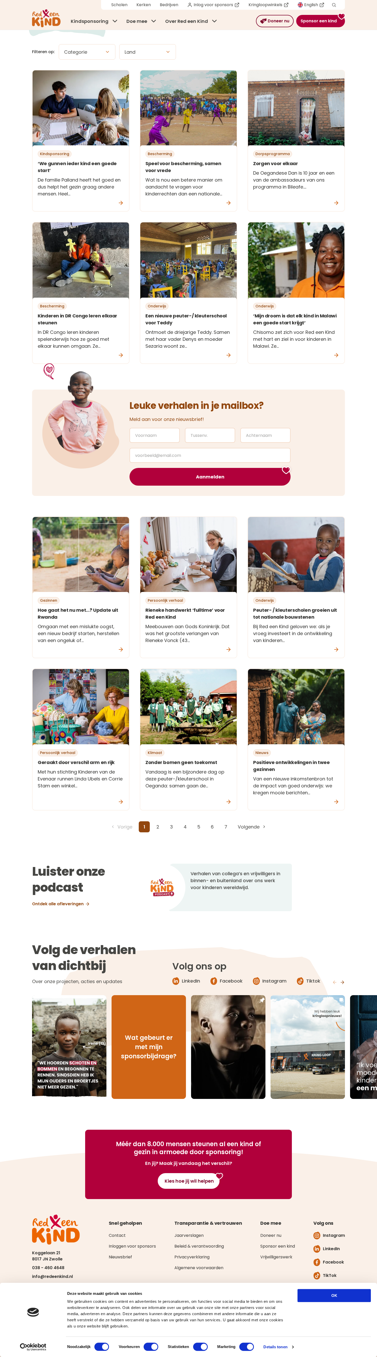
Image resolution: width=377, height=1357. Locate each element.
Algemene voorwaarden (198, 1268)
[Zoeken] (334, 5)
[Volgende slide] (342, 982)
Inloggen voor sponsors (132, 1246)
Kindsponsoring (89, 21)
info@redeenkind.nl (52, 1276)
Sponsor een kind (277, 1246)
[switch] (151, 1347)
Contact (117, 1235)
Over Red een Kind (186, 21)
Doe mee (136, 21)
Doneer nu (270, 1235)
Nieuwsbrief (120, 1257)
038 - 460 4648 (48, 1268)
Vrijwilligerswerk (276, 1257)
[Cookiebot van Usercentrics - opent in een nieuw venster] (33, 1347)
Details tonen (275, 1347)
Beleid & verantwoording (199, 1246)
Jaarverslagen (189, 1235)
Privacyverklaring (192, 1257)
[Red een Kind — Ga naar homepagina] (46, 18)
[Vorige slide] (334, 982)
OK (334, 1295)
